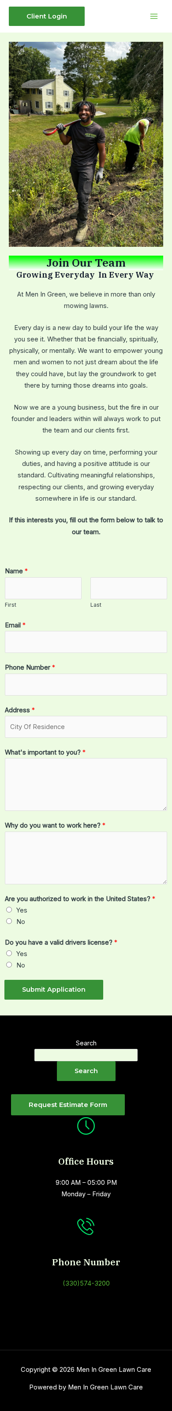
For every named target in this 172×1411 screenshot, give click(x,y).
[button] (47, 16)
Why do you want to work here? (55, 825)
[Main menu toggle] (154, 16)
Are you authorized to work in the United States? (80, 899)
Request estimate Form (68, 1105)
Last (95, 604)
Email (15, 625)
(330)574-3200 (86, 1283)
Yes (21, 910)
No (20, 922)
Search (86, 1043)
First (10, 604)
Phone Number (30, 667)
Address (20, 710)
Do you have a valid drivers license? (61, 942)
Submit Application (54, 989)
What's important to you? (45, 752)
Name (16, 571)
